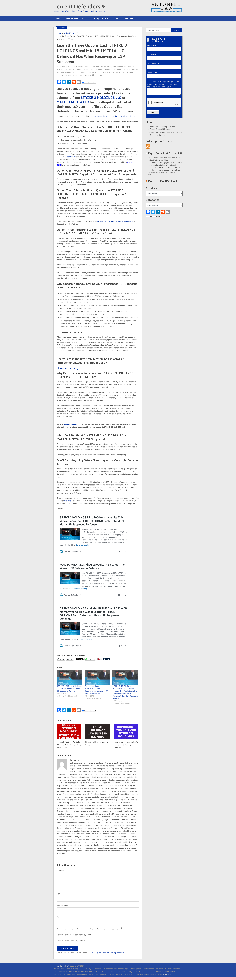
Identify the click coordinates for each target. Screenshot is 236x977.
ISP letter (134, 69)
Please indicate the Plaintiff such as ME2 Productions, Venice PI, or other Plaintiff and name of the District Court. (163, 84)
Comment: (61, 870)
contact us (71, 157)
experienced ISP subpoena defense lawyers (115, 221)
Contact (116, 18)
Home (58, 18)
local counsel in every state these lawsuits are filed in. (113, 116)
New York (108, 72)
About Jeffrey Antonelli (98, 18)
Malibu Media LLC (71, 33)
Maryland (60, 72)
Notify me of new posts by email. (70, 941)
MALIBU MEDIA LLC (73, 102)
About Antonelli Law (74, 18)
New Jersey (99, 72)
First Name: (151, 45)
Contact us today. (68, 368)
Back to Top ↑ (169, 974)
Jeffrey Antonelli (68, 67)
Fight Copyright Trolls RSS (165, 153)
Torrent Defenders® (79, 6)
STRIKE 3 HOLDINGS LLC (101, 97)
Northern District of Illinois (123, 72)
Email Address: (62, 905)
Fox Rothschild (119, 69)
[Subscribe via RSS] (148, 148)
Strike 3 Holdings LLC (76, 75)
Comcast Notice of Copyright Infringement (77, 69)
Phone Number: (153, 73)
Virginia (88, 75)
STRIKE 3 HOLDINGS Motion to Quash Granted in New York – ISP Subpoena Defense (69, 688)
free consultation (71, 424)
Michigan (68, 72)
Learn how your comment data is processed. (106, 953)
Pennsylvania (62, 75)
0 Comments (100, 75)
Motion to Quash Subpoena (83, 72)
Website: (60, 917)
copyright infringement (104, 69)
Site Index (129, 18)
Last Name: (151, 54)
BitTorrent (107, 67)
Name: (59, 894)
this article (68, 501)
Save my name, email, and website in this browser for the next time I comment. (88, 929)
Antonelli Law (98, 67)
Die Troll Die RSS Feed (162, 181)
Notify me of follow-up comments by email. (74, 935)
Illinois (128, 69)
